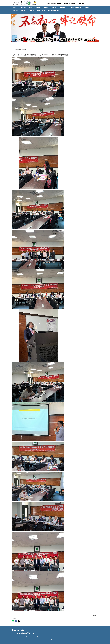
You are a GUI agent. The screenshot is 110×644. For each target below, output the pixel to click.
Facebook (74, 3)
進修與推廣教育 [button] (41, 10)
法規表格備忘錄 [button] (64, 7)
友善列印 (14, 618)
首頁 (13, 49)
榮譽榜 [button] (32, 10)
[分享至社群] (13, 621)
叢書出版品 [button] (24, 10)
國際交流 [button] (15, 10)
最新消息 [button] (15, 7)
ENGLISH (81, 3)
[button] (12, 15)
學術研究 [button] (54, 7)
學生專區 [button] (87, 7)
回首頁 (48, 3)
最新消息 (18, 49)
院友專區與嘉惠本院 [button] (53, 10)
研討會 (24, 49)
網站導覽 (59, 3)
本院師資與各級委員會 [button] (34, 7)
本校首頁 (53, 3)
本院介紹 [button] (23, 7)
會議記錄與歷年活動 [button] (76, 7)
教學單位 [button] (46, 7)
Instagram (66, 3)
